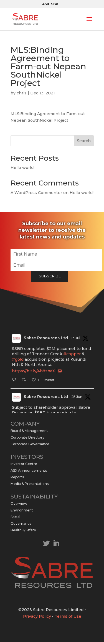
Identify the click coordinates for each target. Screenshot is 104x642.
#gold (18, 359)
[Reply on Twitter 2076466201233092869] (15, 380)
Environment (22, 510)
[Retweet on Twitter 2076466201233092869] (25, 380)
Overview (19, 504)
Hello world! (22, 167)
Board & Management (29, 431)
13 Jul (75, 338)
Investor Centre (24, 464)
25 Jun (76, 397)
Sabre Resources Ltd (46, 337)
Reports (17, 477)
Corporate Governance (30, 444)
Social (15, 517)
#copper (72, 353)
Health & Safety (23, 530)
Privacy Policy (37, 616)
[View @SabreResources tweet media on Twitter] (59, 371)
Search (84, 140)
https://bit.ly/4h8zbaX (33, 370)
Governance (21, 523)
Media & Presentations (30, 484)
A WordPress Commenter (36, 192)
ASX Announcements (29, 470)
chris (22, 93)
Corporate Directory (27, 437)
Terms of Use (68, 616)
